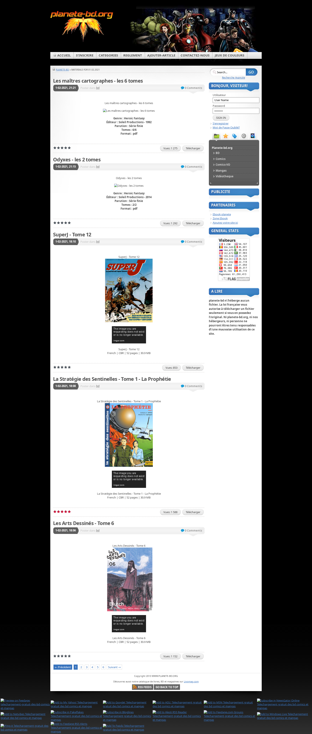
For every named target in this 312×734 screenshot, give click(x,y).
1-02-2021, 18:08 (65, 386)
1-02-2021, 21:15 (65, 166)
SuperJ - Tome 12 (72, 234)
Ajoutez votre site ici (225, 222)
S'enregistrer (221, 123)
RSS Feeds (145, 687)
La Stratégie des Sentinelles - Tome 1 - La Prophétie (112, 378)
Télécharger (193, 148)
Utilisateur (219, 95)
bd (98, 88)
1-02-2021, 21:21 (65, 88)
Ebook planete (222, 214)
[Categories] (216, 135)
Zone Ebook (220, 218)
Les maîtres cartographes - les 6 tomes (98, 80)
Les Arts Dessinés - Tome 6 (83, 523)
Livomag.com (191, 681)
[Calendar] (244, 135)
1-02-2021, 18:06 (65, 530)
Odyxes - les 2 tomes (77, 159)
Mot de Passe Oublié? (226, 127)
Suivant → (114, 667)
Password (219, 106)
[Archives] (253, 135)
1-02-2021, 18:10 (65, 241)
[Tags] (234, 135)
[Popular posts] (225, 135)
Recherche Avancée (233, 77)
